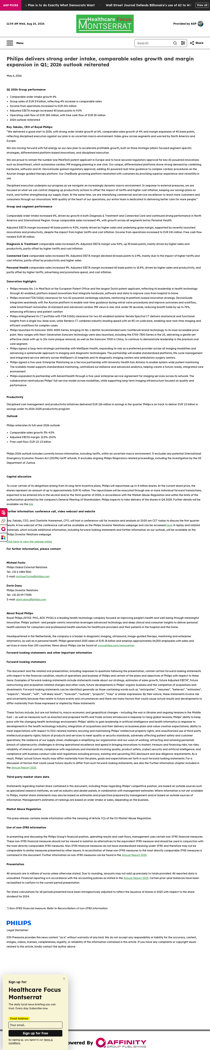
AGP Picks (10, 5)
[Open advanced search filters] (183, 43)
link (31, 504)
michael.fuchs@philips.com (33, 576)
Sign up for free (35, 1033)
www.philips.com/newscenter (116, 645)
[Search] (175, 43)
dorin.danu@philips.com (31, 599)
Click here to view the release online (29, 541)
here (169, 525)
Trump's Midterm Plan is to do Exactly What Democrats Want (48, 5)
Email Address (19, 1018)
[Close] (64, 978)
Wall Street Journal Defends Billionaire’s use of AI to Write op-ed (155, 5)
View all (202, 5)
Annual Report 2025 (23, 767)
